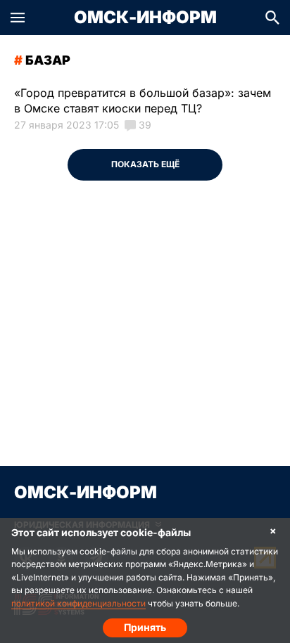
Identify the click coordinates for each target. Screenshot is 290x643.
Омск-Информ (145, 17)
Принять (145, 627)
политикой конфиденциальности (78, 603)
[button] (17, 17)
